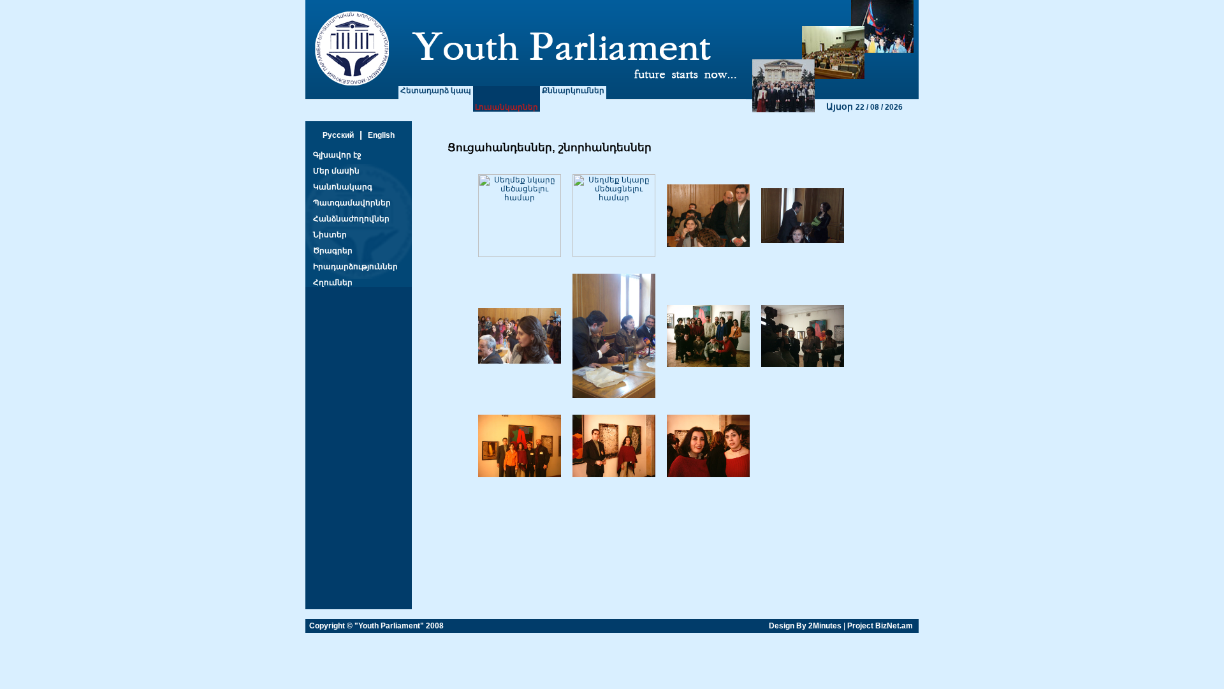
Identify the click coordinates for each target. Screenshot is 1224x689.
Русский (338, 135)
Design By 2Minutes (805, 625)
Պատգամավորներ (352, 202)
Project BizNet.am (880, 625)
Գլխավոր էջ (337, 155)
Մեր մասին (336, 171)
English (381, 135)
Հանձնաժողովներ (351, 218)
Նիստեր (330, 234)
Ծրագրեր (333, 250)
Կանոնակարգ (342, 186)
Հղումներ (333, 282)
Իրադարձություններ (355, 266)
